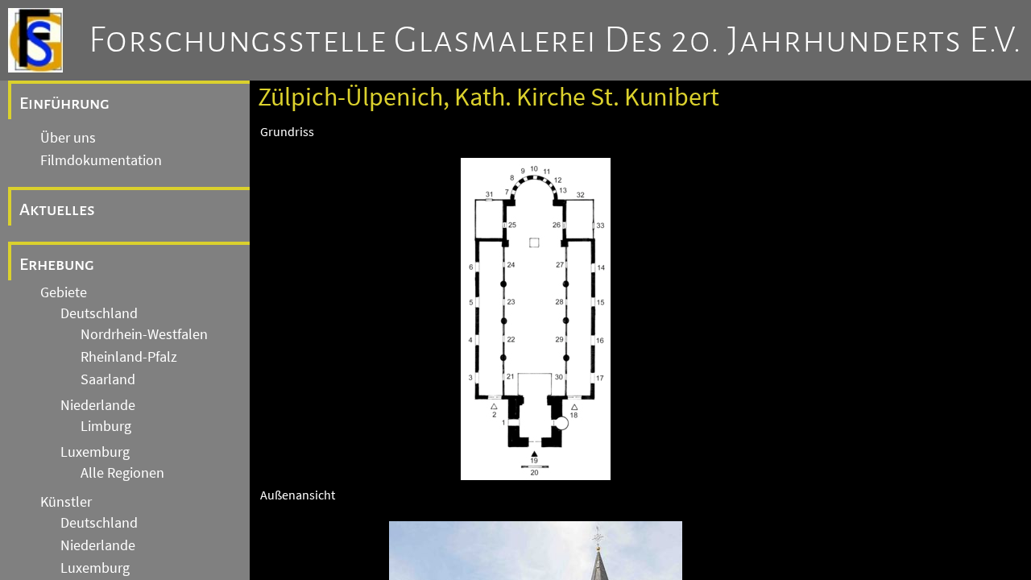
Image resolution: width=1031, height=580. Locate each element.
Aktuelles (57, 209)
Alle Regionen (122, 473)
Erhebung (56, 264)
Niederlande (97, 405)
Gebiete (63, 292)
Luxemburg (95, 452)
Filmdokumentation (101, 160)
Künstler (66, 502)
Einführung (64, 103)
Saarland (108, 379)
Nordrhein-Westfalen (144, 334)
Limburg (106, 426)
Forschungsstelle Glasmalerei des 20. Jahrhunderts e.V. (555, 40)
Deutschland (99, 313)
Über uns (68, 138)
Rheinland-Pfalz (129, 357)
